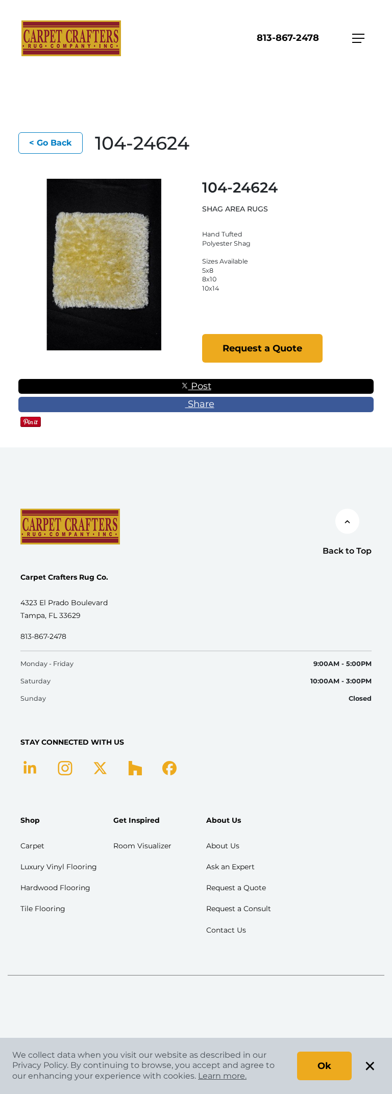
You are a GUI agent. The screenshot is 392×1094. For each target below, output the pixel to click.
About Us (222, 845)
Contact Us (226, 930)
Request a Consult (238, 908)
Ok (324, 1066)
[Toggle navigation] (358, 38)
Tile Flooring (42, 908)
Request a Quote (262, 348)
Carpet (32, 845)
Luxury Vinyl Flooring (58, 866)
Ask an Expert (230, 866)
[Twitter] (100, 767)
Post (199, 386)
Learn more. (222, 1076)
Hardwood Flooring (55, 887)
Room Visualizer (142, 845)
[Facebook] (169, 767)
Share (199, 404)
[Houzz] (135, 767)
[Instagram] (65, 767)
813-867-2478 (288, 37)
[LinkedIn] (29, 767)
